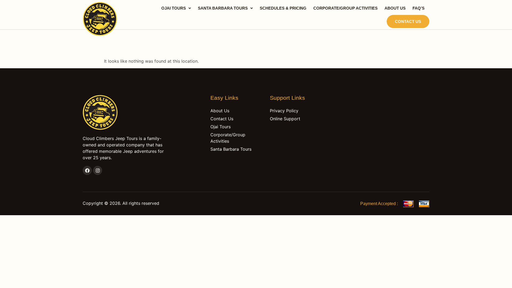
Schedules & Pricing (283, 8)
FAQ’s (419, 8)
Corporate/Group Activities (345, 8)
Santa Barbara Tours (223, 8)
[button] (176, 8)
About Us (395, 8)
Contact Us (408, 21)
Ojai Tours (173, 8)
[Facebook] (87, 170)
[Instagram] (97, 170)
